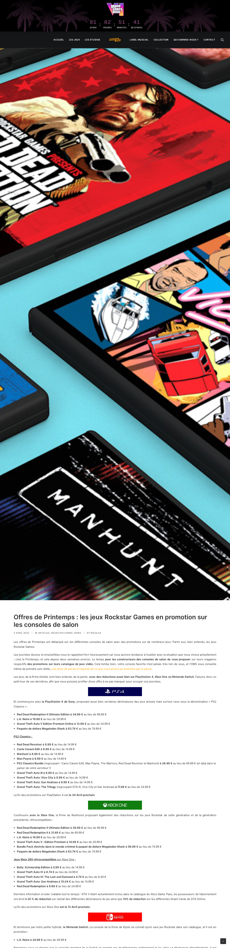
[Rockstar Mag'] (115, 40)
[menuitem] (58, 39)
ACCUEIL (59, 39)
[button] (222, 39)
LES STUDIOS (92, 39)
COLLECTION (161, 39)
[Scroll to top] (223, 941)
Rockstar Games (62, 633)
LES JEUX (74, 39)
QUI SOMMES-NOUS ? (186, 39)
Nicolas (96, 633)
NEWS (77, 633)
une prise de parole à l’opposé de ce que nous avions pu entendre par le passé (101, 669)
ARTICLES (44, 633)
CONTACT (209, 39)
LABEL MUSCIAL (139, 39)
